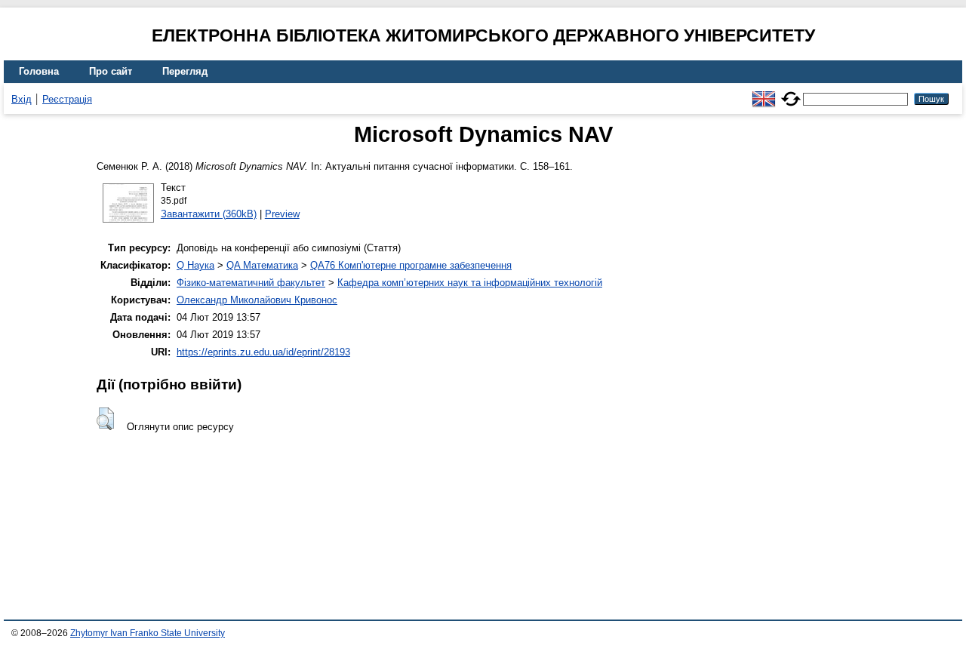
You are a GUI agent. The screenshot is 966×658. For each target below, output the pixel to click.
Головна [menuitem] (39, 71)
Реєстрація (67, 99)
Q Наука (195, 265)
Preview (282, 214)
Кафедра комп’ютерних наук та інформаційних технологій (469, 282)
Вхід (21, 99)
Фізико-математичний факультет (251, 282)
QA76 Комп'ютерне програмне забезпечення (411, 265)
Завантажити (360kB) (209, 214)
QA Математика (262, 265)
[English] (764, 92)
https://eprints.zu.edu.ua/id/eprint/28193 (263, 352)
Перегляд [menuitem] (185, 71)
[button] (105, 418)
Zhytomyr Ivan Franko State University (147, 633)
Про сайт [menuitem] (110, 71)
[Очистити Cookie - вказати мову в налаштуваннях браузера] (791, 92)
